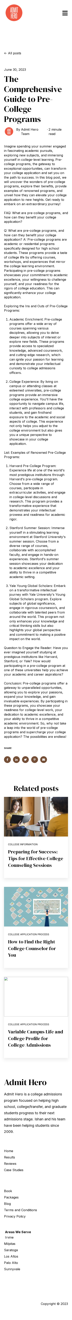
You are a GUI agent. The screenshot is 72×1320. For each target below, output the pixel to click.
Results (9, 1157)
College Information (23, 844)
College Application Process (28, 934)
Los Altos (11, 1256)
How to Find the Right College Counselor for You (32, 948)
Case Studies (13, 1170)
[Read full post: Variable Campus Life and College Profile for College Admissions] (36, 997)
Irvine (9, 1237)
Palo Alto (11, 1263)
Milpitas (9, 1244)
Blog (7, 1204)
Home (8, 1151)
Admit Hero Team (29, 131)
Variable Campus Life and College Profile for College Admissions (35, 1038)
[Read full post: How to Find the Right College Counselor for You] (36, 907)
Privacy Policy (15, 1216)
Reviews (10, 1164)
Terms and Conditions (20, 1210)
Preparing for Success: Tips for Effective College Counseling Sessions (35, 858)
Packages (11, 1197)
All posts (14, 53)
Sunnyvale (12, 1269)
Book (8, 1191)
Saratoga (11, 1250)
